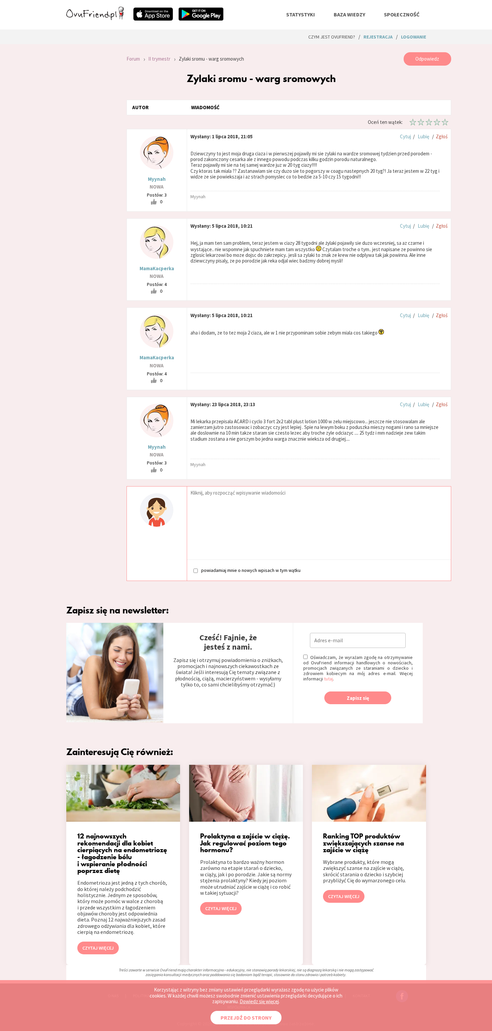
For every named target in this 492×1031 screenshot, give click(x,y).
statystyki (300, 14)
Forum (133, 59)
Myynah (157, 179)
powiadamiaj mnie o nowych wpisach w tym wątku (251, 570)
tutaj (328, 679)
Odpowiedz (427, 59)
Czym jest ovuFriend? (331, 37)
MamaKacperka (157, 268)
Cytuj (405, 136)
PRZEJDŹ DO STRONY (246, 1017)
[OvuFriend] (95, 18)
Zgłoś (441, 136)
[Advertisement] (91, 142)
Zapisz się (358, 698)
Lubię (423, 136)
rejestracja (378, 37)
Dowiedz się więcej (259, 1001)
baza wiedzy (349, 14)
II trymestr (159, 59)
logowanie (413, 37)
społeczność (401, 14)
